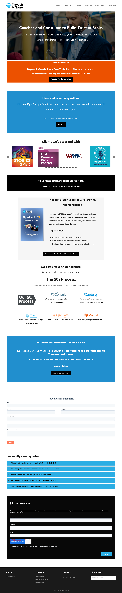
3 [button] (48, 167)
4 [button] (49, 167)
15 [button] (66, 167)
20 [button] (73, 167)
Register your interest (41, 580)
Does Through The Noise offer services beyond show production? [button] (33, 480)
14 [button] (64, 167)
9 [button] (57, 167)
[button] (8, 157)
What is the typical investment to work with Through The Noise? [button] (33, 463)
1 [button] (45, 167)
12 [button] (61, 167)
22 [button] (76, 167)
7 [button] (54, 167)
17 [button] (69, 167)
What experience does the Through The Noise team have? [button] (31, 474)
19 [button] (72, 167)
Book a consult (39, 583)
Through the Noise (63, 590)
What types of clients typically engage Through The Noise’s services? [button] (35, 486)
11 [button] (60, 167)
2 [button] (46, 167)
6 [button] (52, 167)
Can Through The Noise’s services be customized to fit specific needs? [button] (35, 469)
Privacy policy (10, 577)
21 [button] (75, 167)
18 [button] (70, 167)
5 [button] (51, 167)
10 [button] (58, 167)
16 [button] (67, 167)
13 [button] (63, 167)
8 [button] (55, 167)
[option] (22, 156)
